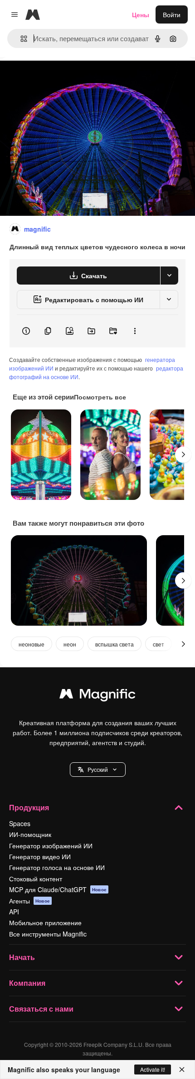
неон (69, 644)
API (14, 911)
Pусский (98, 769)
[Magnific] (97, 696)
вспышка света (114, 644)
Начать (22, 957)
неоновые (31, 644)
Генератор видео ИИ (40, 856)
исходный (60, 77)
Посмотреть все (100, 396)
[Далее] (183, 454)
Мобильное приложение (45, 922)
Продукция (29, 807)
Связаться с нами (41, 1008)
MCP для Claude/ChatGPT (58, 889)
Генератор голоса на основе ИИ (57, 867)
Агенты (29, 900)
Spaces (19, 823)
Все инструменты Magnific (48, 933)
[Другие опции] (135, 331)
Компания (27, 983)
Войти (171, 14)
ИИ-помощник (30, 834)
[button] (98, 769)
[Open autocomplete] (20, 38)
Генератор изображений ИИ (51, 845)
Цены (140, 14)
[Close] (181, 1069)
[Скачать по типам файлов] (169, 275)
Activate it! (152, 1069)
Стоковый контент (35, 878)
